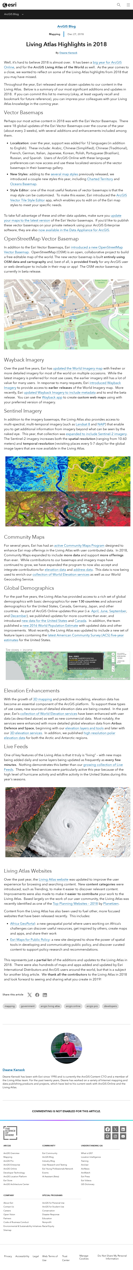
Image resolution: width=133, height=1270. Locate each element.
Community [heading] (48, 1145)
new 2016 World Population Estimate (50, 625)
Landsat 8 (83, 424)
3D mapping (42, 699)
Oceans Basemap (23, 184)
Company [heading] (8, 1195)
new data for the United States (44, 621)
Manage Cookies (83, 1257)
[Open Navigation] (128, 5)
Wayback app (52, 397)
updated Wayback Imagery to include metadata (60, 392)
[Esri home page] (9, 5)
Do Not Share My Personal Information (112, 1257)
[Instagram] (115, 1136)
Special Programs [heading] (52, 1195)
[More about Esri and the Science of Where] (10, 1133)
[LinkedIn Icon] (44, 996)
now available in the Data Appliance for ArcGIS (73, 230)
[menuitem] (22, 1153)
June (104, 611)
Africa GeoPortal (22, 924)
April (95, 611)
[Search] (118, 5)
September (117, 611)
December (19, 616)
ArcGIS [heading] (7, 1145)
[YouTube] (123, 1136)
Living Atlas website (53, 879)
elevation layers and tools (84, 728)
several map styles (64, 174)
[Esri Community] (107, 1136)
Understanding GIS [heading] (92, 1145)
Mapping (54, 34)
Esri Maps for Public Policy (30, 940)
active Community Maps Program (79, 545)
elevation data (55, 570)
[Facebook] (107, 1129)
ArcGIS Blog (11, 14)
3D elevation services (26, 733)
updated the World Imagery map (78, 368)
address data (83, 570)
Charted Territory (100, 179)
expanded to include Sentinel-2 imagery (96, 434)
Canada (80, 621)
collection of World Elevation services (61, 574)
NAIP (101, 424)
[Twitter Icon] (29, 996)
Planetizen (111, 904)
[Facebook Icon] (37, 996)
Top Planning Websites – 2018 (75, 904)
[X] (115, 1129)
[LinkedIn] (123, 1129)
